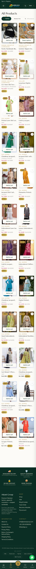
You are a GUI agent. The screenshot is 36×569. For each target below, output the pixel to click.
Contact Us (5, 526)
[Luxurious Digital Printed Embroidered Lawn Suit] (27, 69)
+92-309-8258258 (25, 526)
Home (3, 567)
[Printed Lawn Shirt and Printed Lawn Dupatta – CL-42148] (9, 106)
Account (32, 567)
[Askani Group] (14, 5)
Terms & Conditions (7, 541)
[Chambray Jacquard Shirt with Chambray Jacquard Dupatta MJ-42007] (9, 142)
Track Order (22, 507)
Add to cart (9, 40)
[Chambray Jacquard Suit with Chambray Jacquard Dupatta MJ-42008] (9, 391)
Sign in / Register (6, 1)
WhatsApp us (23, 529)
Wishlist (25, 567)
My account (22, 512)
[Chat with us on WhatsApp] (31, 557)
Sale (20, 501)
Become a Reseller (24, 509)
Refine (6, 18)
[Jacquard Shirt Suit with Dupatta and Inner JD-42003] (9, 178)
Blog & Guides (23, 504)
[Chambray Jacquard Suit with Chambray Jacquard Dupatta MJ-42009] (27, 358)
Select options (26, 40)
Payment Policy (6, 529)
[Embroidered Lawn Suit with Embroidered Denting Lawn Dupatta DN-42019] (9, 214)
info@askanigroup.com (26, 523)
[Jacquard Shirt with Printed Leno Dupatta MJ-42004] (27, 142)
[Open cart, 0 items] (18, 563)
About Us (4, 523)
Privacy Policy (6, 531)
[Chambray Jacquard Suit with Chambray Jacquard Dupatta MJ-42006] (9, 286)
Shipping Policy (6, 539)
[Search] (25, 6)
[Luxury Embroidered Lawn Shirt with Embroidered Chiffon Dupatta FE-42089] (27, 214)
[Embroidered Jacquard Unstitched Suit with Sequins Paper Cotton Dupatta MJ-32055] (27, 427)
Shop (11, 567)
